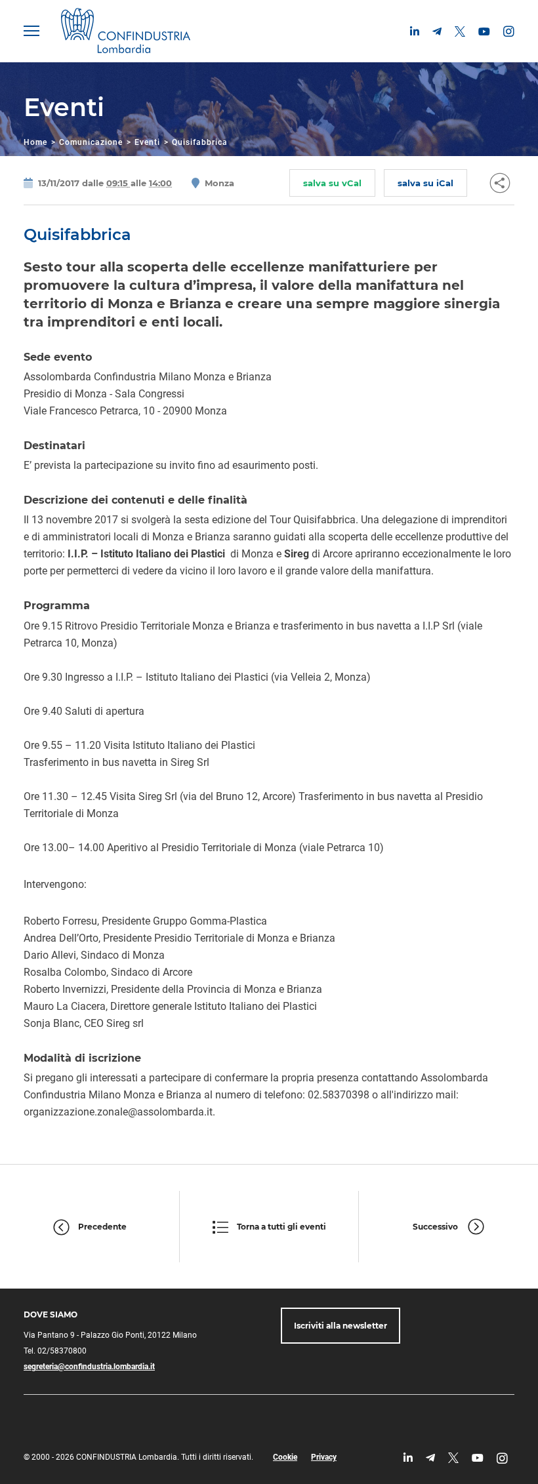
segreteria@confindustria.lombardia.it (89, 1366)
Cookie (285, 1457)
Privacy (324, 1457)
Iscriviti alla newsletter (340, 1326)
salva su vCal (332, 183)
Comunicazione (91, 142)
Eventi (147, 142)
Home (35, 142)
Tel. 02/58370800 (55, 1350)
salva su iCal (425, 183)
